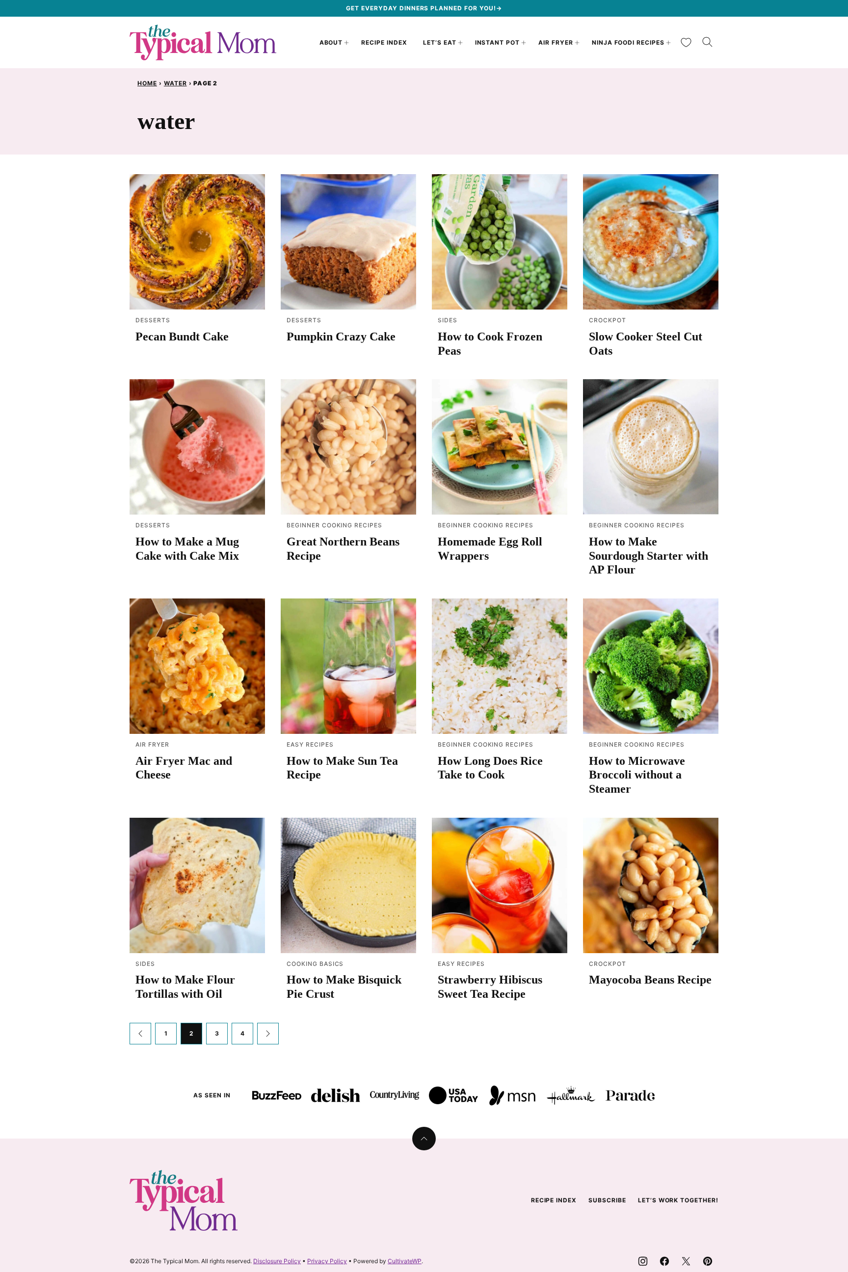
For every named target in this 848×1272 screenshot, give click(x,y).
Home (147, 83)
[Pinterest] (707, 1261)
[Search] (707, 42)
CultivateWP (405, 1261)
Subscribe (607, 1200)
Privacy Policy (327, 1261)
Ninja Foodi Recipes (628, 42)
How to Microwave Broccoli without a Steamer (637, 775)
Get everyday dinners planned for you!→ (424, 8)
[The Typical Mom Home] (203, 42)
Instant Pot (497, 42)
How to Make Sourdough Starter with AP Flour (648, 555)
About (331, 42)
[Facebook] (664, 1261)
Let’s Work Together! (678, 1200)
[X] (686, 1261)
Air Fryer (555, 42)
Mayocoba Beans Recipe (650, 979)
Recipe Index (384, 42)
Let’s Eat (439, 42)
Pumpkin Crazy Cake (341, 336)
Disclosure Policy (277, 1261)
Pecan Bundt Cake (182, 336)
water (175, 83)
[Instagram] (643, 1261)
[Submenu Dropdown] (346, 42)
